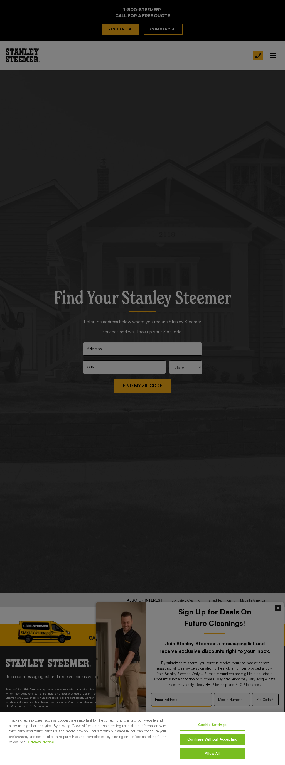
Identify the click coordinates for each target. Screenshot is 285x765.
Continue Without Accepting (212, 739)
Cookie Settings (212, 724)
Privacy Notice (41, 742)
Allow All (212, 753)
